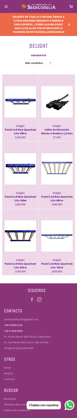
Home (7, 367)
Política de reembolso (17, 410)
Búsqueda (10, 399)
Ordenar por (38, 55)
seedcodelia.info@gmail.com (21, 319)
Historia (8, 373)
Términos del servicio (16, 404)
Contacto (9, 379)
